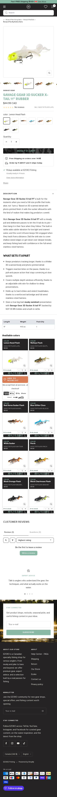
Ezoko (33, 674)
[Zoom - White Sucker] (15, 460)
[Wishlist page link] (45, 6)
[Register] (42, 711)
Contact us (36, 679)
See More (42, 1)
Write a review (28, 553)
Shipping (35, 659)
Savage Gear (9, 90)
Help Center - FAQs (40, 654)
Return (34, 664)
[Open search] (6, 540)
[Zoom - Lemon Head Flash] (15, 359)
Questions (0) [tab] (35, 532)
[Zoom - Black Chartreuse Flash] (42, 498)
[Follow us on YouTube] (18, 743)
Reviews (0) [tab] (9, 532)
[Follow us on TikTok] (24, 743)
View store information (15, 178)
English (26, 754)
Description (10, 194)
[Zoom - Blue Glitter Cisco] (42, 421)
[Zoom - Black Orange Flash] (15, 498)
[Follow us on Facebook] (6, 743)
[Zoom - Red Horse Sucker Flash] (15, 421)
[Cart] (52, 6)
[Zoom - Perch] (42, 460)
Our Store (35, 669)
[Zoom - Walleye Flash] (42, 359)
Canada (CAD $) (11, 754)
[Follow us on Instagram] (12, 743)
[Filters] (12, 540)
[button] (28, 12)
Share (5, 183)
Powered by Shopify (26, 762)
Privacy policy (37, 684)
